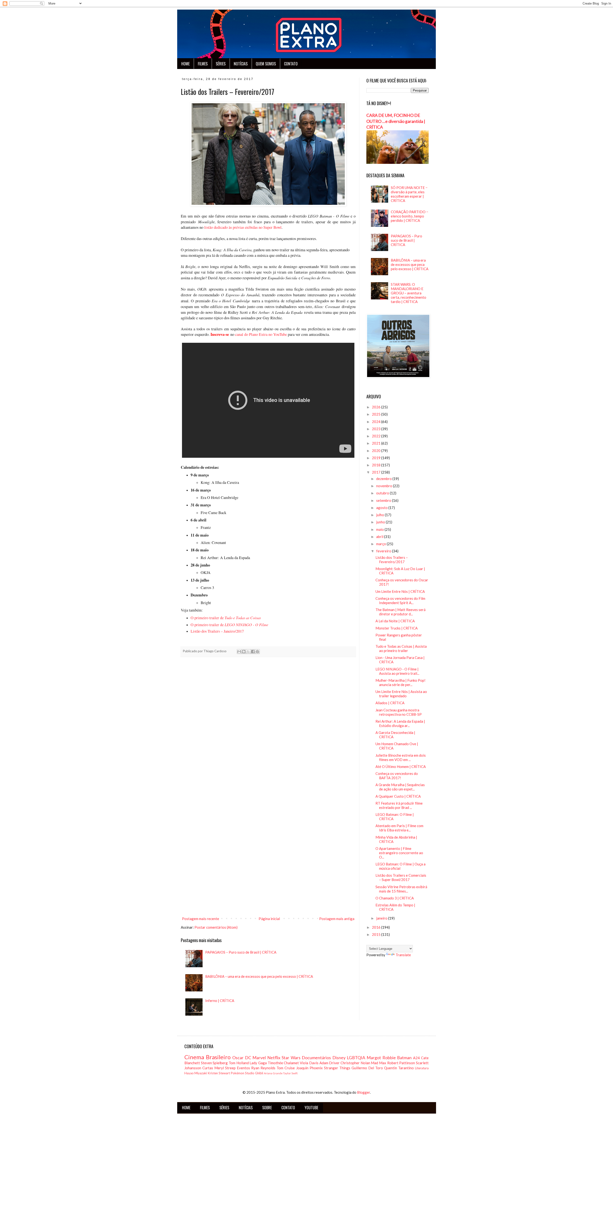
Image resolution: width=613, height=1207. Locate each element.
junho (381, 522)
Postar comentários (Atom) (216, 927)
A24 (416, 1058)
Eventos (243, 1068)
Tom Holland (239, 1063)
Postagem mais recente (200, 918)
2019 (376, 458)
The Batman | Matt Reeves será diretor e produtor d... (400, 611)
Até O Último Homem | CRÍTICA (400, 766)
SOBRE (267, 1107)
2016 (376, 927)
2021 (376, 443)
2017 (376, 472)
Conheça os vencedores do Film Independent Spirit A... (400, 600)
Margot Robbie (381, 1057)
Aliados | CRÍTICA (389, 703)
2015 (376, 934)
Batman (404, 1057)
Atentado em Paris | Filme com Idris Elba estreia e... (399, 828)
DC (248, 1057)
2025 (376, 414)
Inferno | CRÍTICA (219, 1000)
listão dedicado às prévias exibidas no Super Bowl (242, 227)
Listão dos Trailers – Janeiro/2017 (217, 631)
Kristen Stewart (219, 1073)
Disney (339, 1057)
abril (380, 536)
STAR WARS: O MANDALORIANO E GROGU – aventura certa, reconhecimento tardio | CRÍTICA (408, 293)
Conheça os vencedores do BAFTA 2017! (396, 775)
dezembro (384, 478)
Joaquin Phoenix (309, 1068)
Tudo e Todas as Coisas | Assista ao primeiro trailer (401, 648)
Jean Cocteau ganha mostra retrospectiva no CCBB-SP (398, 712)
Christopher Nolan (355, 1063)
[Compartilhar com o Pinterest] (257, 651)
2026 (376, 407)
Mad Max (378, 1063)
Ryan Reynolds (263, 1068)
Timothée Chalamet (283, 1063)
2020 (376, 450)
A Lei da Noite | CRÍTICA (395, 621)
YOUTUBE (311, 1107)
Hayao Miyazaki (195, 1073)
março (381, 544)
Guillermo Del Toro (367, 1068)
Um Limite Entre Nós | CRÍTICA (400, 591)
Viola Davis (309, 1063)
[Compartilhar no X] (248, 651)
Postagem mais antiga (336, 918)
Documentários (316, 1057)
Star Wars (291, 1057)
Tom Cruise (286, 1068)
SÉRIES (221, 64)
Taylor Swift (290, 1073)
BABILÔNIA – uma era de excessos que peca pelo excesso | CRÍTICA (259, 976)
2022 (376, 436)
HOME (185, 64)
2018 (376, 465)
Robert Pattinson (401, 1063)
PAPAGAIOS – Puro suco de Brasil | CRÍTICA (240, 952)
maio (380, 529)
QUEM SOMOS (266, 64)
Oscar (238, 1057)
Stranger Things (337, 1068)
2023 (376, 429)
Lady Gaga (258, 1063)
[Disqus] (268, 728)
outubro (383, 493)
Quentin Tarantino (399, 1068)
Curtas (207, 1068)
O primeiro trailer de (226, 617)
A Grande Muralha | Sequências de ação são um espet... (400, 787)
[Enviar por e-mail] (239, 651)
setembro (384, 500)
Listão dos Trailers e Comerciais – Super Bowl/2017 (400, 877)
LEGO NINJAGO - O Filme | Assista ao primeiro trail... (397, 671)
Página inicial (269, 918)
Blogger (363, 1092)
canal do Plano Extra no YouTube (261, 334)
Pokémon (237, 1073)
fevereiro (384, 551)
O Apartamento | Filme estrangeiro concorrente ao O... (399, 852)
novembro (384, 486)
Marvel (259, 1057)
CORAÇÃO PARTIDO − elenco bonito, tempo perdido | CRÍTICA (409, 216)
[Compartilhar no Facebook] (252, 651)
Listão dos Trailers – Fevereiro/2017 (391, 559)
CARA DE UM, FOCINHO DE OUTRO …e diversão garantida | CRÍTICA (395, 121)
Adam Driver (329, 1063)
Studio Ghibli (254, 1073)
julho (380, 515)
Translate (403, 955)
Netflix (273, 1057)
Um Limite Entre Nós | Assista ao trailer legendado (401, 693)
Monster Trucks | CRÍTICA (396, 628)
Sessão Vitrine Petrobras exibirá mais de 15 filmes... (401, 889)
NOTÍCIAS (241, 64)
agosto (382, 507)
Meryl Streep (225, 1068)
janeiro (382, 918)
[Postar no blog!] (243, 651)
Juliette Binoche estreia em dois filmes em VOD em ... (400, 757)
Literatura (422, 1068)
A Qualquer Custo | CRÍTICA (398, 796)
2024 (376, 421)
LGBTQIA (356, 1057)
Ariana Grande (273, 1073)
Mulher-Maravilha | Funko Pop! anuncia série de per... (400, 682)
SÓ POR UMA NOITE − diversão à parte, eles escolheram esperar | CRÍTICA (409, 194)
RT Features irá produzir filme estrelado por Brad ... (399, 805)
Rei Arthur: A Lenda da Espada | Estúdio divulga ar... (400, 723)
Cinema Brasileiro (207, 1056)
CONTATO (291, 64)
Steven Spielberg (214, 1063)
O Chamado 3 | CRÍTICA (394, 898)
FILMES (203, 64)
